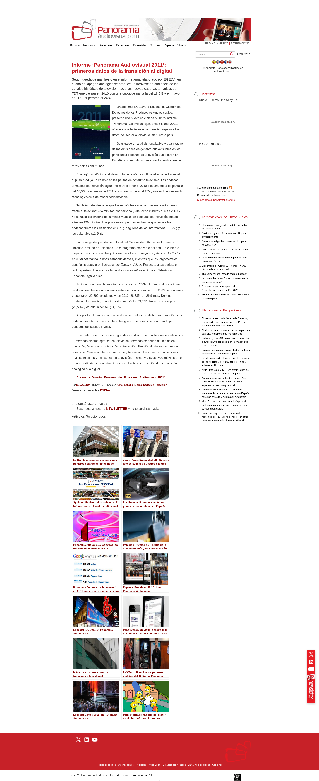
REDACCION (83, 384)
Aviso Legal (155, 765)
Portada (75, 44)
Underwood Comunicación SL (133, 775)
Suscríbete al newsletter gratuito (216, 199)
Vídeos (181, 45)
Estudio (128, 384)
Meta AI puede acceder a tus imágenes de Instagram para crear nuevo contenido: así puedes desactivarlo (224, 405)
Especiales (122, 45)
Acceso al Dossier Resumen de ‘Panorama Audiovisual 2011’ (120, 377)
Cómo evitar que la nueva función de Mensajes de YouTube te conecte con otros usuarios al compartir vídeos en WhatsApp (225, 417)
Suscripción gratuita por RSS (213, 187)
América (222, 43)
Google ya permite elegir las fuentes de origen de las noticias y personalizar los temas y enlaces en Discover (226, 362)
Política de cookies (106, 765)
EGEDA (105, 390)
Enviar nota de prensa (199, 765)
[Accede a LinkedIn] (311, 662)
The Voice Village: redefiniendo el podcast (224, 274)
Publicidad (141, 765)
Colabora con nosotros (174, 765)
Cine (120, 384)
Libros (138, 384)
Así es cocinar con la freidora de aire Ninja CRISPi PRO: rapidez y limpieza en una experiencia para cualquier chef (224, 382)
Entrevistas (140, 45)
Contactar (217, 765)
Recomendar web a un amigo (212, 195)
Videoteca (208, 94)
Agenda (169, 45)
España (210, 43)
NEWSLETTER (116, 408)
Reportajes (105, 45)
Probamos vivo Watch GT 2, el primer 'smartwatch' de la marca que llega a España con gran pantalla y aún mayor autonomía (225, 393)
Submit (232, 54)
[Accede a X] (311, 654)
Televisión (161, 384)
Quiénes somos (126, 765)
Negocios (148, 384)
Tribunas (155, 45)
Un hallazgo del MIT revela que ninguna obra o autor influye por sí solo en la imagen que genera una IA (225, 342)
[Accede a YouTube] (311, 669)
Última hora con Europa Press (221, 310)
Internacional (241, 43)
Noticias (88, 45)
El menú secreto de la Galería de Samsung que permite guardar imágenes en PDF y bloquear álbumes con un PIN (225, 322)
